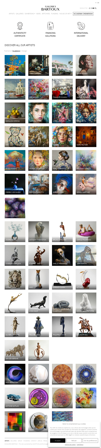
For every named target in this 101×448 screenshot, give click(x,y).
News (38, 14)
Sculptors (16, 51)
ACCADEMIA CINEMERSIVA (83, 14)
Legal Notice (80, 444)
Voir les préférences (90, 441)
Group (20, 441)
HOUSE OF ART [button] (64, 14)
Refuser (74, 441)
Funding (54, 14)
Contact (34, 441)
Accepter (58, 441)
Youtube (93, 8)
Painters (7, 51)
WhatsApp (89, 8)
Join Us (40, 441)
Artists (12, 14)
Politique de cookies (70, 444)
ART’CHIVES (46, 14)
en (98, 3)
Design (24, 51)
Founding (26, 441)
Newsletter (83, 8)
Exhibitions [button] (29, 14)
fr (95, 3)
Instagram (91, 8)
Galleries (20, 14)
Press (45, 441)
